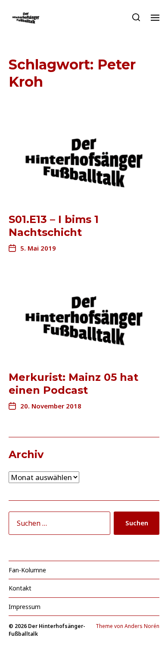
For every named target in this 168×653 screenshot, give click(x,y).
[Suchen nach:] (57, 525)
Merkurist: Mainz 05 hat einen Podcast (73, 383)
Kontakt (20, 588)
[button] (136, 17)
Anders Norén (141, 626)
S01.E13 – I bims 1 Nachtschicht (54, 226)
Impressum (24, 607)
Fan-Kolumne (27, 570)
